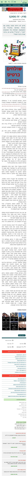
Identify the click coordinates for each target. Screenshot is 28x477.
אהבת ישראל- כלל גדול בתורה (19, 364)
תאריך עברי (22, 415)
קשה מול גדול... (22, 382)
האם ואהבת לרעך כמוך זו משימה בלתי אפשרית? (16, 362)
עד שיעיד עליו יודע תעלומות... (20, 372)
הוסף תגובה (21, 335)
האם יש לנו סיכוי (14, 456)
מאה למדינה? (22, 320)
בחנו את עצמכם (14, 474)
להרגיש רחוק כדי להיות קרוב (20, 356)
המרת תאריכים (22, 414)
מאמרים (20, 13)
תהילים (23, 412)
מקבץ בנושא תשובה (21, 425)
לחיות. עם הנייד (22, 450)
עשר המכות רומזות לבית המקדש (19, 384)
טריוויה (4, 5)
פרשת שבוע (14, 13)
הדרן (24, 417)
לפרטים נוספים (14, 447)
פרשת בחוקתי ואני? (6, 328)
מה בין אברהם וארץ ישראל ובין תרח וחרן (18, 392)
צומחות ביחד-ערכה (22, 460)
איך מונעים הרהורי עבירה (20, 366)
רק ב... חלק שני (6, 319)
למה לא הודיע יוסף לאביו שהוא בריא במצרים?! (16, 388)
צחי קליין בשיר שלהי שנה (20, 427)
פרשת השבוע (22, 402)
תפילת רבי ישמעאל (21, 409)
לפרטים (14, 437)
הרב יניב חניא (22, 405)
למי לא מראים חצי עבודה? (20, 358)
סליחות (23, 407)
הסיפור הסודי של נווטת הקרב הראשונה (14, 326)
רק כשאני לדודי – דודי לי (20, 370)
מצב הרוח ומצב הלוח (21, 368)
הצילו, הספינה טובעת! (21, 360)
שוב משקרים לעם (14, 319)
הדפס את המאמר (8, 340)
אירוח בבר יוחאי (22, 441)
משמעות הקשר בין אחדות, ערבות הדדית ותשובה (16, 396)
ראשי (24, 13)
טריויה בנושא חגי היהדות (20, 424)
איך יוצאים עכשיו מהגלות (20, 386)
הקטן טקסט (19, 347)
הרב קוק (23, 404)
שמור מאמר (9, 343)
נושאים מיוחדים (16, 5)
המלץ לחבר (22, 343)
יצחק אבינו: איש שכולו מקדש (19, 390)
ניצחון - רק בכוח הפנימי (21, 354)
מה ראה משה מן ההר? (21, 394)
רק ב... (22, 329)
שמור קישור (9, 347)
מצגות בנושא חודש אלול (20, 428)
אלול (24, 410)
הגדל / (22, 347)
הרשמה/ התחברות (12, 1)
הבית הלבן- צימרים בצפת (21, 433)
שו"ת (9, 5)
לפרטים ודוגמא (14, 466)
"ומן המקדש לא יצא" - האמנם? (19, 380)
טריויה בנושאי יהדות (22, 469)
